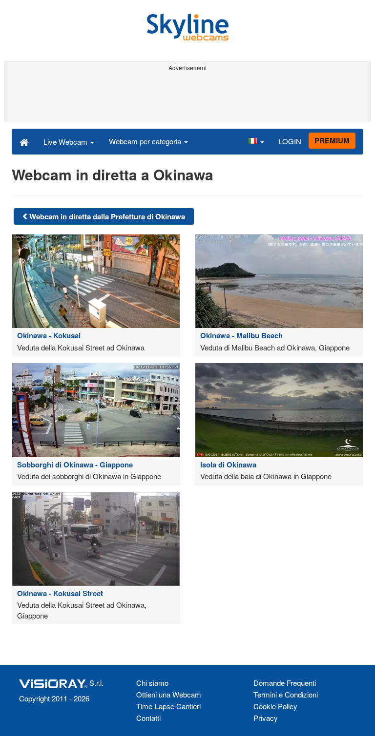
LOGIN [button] (290, 141)
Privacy (265, 718)
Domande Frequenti (284, 683)
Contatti (148, 718)
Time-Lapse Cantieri (168, 706)
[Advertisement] (187, 96)
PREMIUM (332, 140)
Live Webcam (66, 141)
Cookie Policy (275, 706)
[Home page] (24, 141)
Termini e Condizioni (285, 694)
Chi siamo (152, 683)
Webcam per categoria (146, 141)
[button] (255, 141)
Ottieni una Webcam (168, 694)
